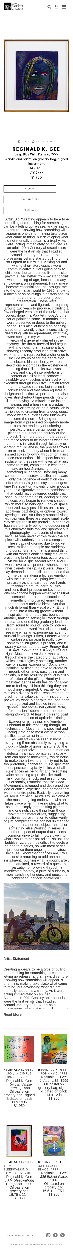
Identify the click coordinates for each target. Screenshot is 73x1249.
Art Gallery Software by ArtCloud (46, 1244)
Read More (13, 1014)
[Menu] (64, 7)
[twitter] (62, 1235)
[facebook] (55, 1235)
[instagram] (48, 1235)
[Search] (49, 7)
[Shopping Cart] (56, 7)
